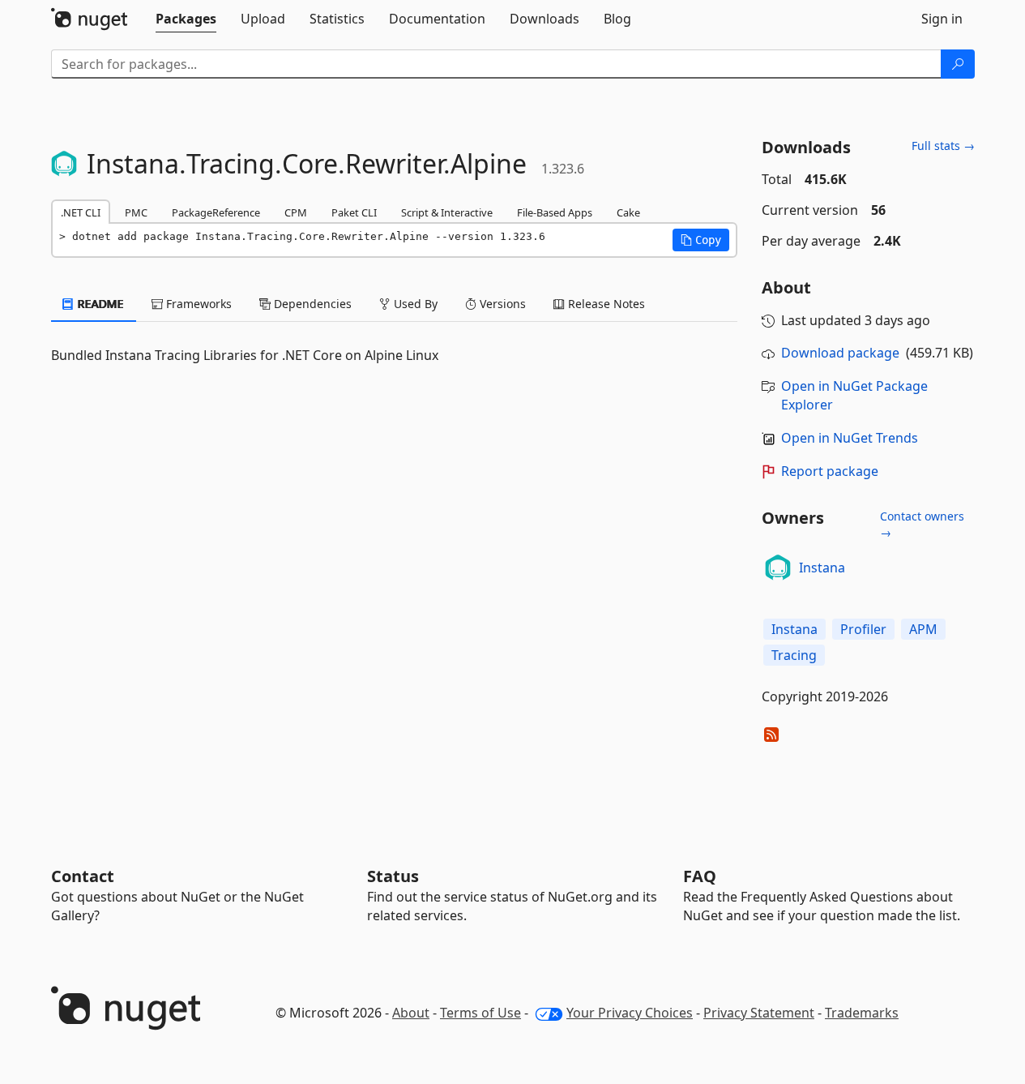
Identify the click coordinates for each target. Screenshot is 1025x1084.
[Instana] (777, 567)
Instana (822, 567)
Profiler (863, 629)
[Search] (958, 64)
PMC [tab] (136, 212)
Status (393, 876)
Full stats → (943, 145)
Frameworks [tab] (197, 303)
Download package (840, 353)
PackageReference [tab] (216, 212)
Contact (82, 876)
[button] (701, 240)
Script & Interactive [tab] (447, 212)
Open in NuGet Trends (849, 438)
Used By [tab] (414, 303)
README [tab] (99, 303)
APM (923, 629)
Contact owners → (922, 524)
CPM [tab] (295, 212)
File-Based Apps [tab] (554, 212)
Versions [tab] (501, 303)
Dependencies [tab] (311, 303)
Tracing (794, 655)
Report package (829, 471)
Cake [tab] (628, 212)
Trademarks (862, 1013)
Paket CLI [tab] (354, 212)
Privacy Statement (758, 1013)
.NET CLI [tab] (80, 212)
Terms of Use (480, 1013)
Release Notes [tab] (605, 303)
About (410, 1013)
